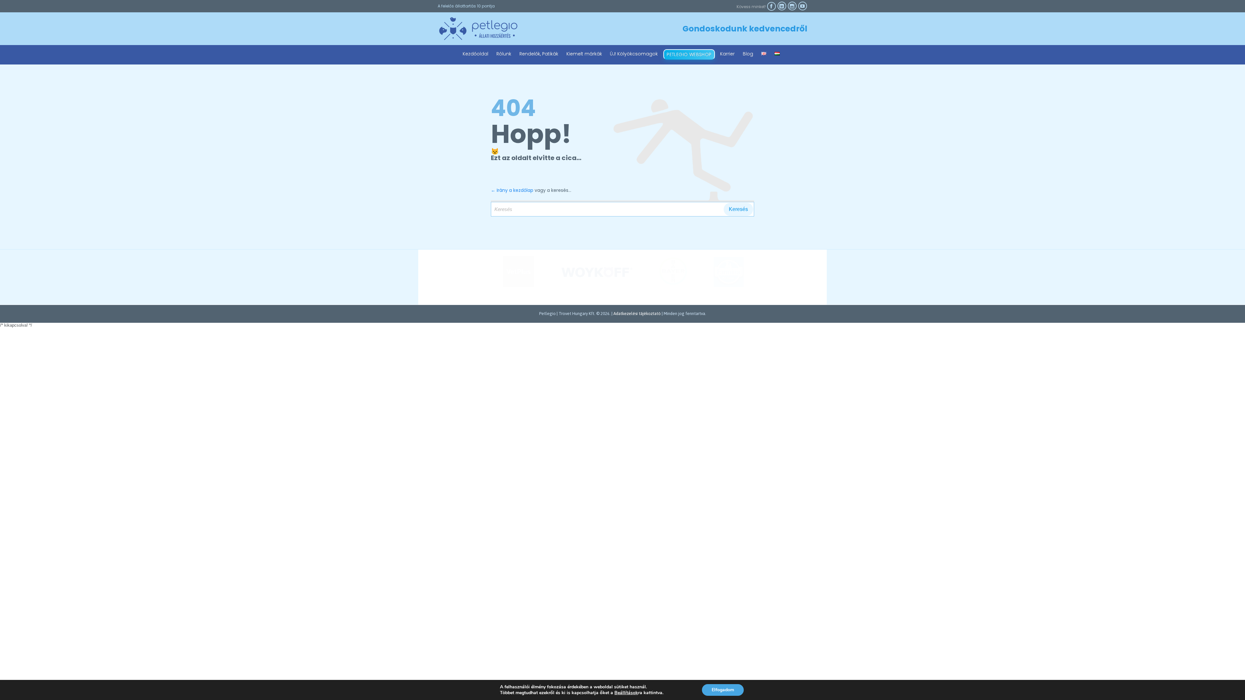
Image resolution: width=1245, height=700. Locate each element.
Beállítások (626, 693)
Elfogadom (723, 690)
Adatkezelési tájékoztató (637, 313)
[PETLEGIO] (478, 29)
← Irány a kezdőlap (512, 190)
